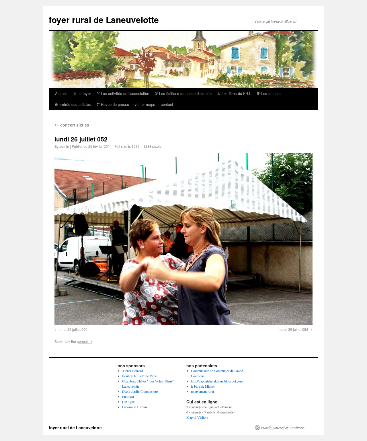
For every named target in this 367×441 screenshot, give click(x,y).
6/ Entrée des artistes (73, 104)
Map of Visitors (197, 417)
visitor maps (145, 104)
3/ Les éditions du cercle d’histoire (183, 93)
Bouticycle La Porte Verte (139, 376)
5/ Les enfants (269, 93)
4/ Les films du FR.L (234, 93)
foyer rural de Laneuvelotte (104, 19)
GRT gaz (128, 401)
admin (64, 146)
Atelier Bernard (132, 370)
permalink (84, 341)
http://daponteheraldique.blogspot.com (217, 381)
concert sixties (71, 125)
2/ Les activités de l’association (123, 93)
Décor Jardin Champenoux (140, 391)
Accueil (61, 93)
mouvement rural (202, 391)
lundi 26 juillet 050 (73, 329)
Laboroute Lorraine (135, 407)
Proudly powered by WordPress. (283, 427)
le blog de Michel (202, 386)
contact (167, 104)
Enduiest (128, 396)
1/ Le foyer (82, 93)
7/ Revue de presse (113, 104)
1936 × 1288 (141, 146)
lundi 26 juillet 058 (294, 329)
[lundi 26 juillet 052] (183, 239)
